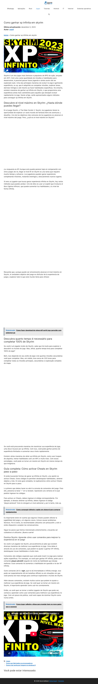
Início (6, 35)
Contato (61, 681)
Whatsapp (10, 9)
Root (30, 9)
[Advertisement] (33, 134)
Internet (70, 9)
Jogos (38, 9)
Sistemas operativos (84, 9)
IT (63, 9)
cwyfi (11, 30)
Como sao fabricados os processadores (19, 663)
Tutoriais (47, 9)
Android (56, 9)
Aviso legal (53, 681)
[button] (49, 14)
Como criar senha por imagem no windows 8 (21, 665)
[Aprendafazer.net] (48, 3)
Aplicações (21, 9)
